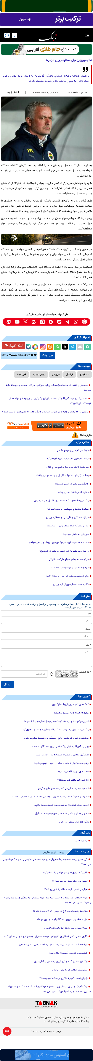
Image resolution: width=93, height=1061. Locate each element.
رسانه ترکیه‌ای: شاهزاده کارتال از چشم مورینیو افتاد (62, 476)
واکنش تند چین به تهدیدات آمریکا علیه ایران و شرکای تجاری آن (56, 730)
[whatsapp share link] (57, 347)
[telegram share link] (72, 347)
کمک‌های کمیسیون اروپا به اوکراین (70, 705)
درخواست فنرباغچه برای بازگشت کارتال (69, 559)
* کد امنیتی (85, 672)
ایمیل (88, 629)
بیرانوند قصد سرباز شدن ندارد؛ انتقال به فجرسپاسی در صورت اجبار (53, 945)
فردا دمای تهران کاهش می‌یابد (73, 772)
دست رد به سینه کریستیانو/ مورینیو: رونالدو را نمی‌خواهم (59, 543)
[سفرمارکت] (46, 426)
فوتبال (69, 374)
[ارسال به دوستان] (80, 347)
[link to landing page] (47, 35)
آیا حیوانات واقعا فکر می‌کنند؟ (73, 780)
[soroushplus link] (50, 321)
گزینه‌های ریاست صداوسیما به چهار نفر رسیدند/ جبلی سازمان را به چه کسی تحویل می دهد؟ (47, 862)
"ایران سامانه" (39, 1032)
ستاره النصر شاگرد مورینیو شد (73, 492)
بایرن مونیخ (38, 374)
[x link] (25, 321)
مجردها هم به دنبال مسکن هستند (71, 713)
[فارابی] (46, 49)
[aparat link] (8, 321)
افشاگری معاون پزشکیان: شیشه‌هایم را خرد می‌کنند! (62, 755)
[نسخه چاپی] (87, 347)
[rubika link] (84, 321)
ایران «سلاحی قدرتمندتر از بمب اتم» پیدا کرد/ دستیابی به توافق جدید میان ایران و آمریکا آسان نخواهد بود (47, 900)
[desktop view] (14, 35)
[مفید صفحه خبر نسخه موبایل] (46, 19)
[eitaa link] (34, 321)
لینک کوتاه (15, 346)
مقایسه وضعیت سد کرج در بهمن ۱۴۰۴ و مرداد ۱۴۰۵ (60, 911)
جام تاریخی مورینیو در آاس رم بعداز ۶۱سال (67, 576)
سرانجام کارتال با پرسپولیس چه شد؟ (70, 568)
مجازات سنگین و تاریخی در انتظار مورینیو (67, 518)
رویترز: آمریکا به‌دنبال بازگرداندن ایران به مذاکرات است (60, 747)
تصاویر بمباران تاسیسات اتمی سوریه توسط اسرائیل (62, 814)
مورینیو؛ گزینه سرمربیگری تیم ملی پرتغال (67, 467)
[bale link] (59, 321)
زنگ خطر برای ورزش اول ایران (73, 822)
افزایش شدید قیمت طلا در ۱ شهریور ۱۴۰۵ (65, 890)
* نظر (88, 645)
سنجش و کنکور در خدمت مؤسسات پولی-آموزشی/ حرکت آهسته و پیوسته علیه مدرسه (48, 387)
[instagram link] (42, 321)
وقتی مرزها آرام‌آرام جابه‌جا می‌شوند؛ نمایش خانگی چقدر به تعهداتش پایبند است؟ (45, 412)
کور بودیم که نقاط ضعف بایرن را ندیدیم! (68, 526)
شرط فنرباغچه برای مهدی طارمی (73, 450)
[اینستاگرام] (42, 346)
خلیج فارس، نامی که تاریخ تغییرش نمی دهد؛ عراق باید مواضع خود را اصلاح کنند (46, 936)
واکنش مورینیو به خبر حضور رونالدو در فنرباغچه (64, 551)
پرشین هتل (81, 841)
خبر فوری (84, 374)
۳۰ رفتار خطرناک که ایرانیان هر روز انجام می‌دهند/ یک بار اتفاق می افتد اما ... (48, 797)
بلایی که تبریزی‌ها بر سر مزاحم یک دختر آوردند (64, 873)
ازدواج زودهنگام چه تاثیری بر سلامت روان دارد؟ (63, 978)
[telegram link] (67, 321)
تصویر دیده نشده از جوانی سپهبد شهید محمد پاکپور (61, 805)
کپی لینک (47, 355)
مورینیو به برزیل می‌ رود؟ (76, 534)
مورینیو (56, 374)
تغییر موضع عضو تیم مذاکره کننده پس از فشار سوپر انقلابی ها (56, 721)
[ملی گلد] (46, 6)
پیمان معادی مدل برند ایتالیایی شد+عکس (66, 928)
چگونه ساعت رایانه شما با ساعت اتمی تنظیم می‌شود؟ (61, 763)
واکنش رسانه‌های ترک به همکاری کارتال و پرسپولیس (61, 501)
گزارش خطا (86, 435)
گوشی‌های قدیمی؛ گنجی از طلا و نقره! (68, 953)
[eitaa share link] (49, 347)
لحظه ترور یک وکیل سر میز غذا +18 (69, 881)
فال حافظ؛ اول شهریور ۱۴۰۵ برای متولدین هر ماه (62, 920)
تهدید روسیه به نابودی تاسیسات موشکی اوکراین (63, 788)
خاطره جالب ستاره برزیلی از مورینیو (71, 585)
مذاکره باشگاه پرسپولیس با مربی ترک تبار (67, 509)
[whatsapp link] (76, 321)
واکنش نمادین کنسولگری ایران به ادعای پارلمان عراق (61, 962)
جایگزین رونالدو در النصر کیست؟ (72, 484)
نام (89, 613)
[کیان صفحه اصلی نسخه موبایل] (46, 1055)
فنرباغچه (21, 374)
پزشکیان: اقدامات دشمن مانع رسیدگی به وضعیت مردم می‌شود (56, 738)
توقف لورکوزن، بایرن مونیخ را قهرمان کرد (67, 459)
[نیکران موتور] (46, 239)
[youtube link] (17, 321)
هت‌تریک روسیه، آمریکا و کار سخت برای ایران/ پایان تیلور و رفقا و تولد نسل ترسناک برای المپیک (50, 401)
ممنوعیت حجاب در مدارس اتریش (70, 970)
